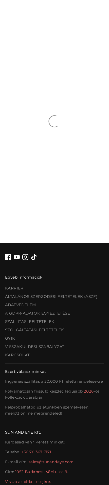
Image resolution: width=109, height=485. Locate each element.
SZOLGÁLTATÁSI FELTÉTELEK (34, 329)
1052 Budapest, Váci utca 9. (41, 471)
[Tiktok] (34, 257)
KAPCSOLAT (17, 355)
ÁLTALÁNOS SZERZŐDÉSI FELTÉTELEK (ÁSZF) (51, 296)
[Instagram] (25, 257)
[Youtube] (17, 257)
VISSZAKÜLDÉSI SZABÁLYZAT (35, 346)
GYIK (10, 338)
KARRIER (14, 288)
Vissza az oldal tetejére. (28, 481)
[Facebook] (8, 257)
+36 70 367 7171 (36, 452)
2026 (89, 391)
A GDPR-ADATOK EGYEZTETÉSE (37, 313)
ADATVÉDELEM (20, 304)
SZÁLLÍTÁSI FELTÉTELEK (29, 321)
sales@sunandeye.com (51, 461)
